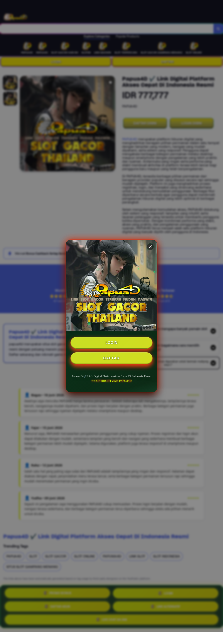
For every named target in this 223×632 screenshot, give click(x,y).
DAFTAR (111, 358)
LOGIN (111, 343)
